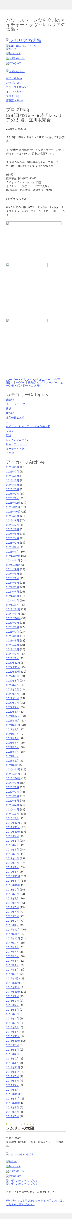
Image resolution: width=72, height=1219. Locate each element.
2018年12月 (13, 876)
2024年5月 (12, 587)
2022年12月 (13, 662)
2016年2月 (12, 1027)
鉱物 (8, 435)
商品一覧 (14, 78)
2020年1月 (12, 818)
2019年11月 (13, 827)
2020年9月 (12, 782)
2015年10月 (13, 1040)
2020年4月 (12, 805)
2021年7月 (12, 738)
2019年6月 (12, 849)
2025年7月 (12, 524)
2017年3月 (12, 969)
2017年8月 (12, 947)
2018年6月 (12, 902)
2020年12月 (13, 769)
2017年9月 (12, 942)
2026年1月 (12, 498)
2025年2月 (12, 547)
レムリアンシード (16, 444)
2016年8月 (12, 1000)
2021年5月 (12, 747)
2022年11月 (13, 667)
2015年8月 (12, 1045)
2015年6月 (12, 1049)
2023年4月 (12, 644)
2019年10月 (13, 831)
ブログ (12, 95)
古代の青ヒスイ (15, 417)
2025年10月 (13, 511)
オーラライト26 (15, 448)
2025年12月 (13, 502)
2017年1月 (12, 978)
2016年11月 (13, 987)
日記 (8, 408)
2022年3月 (12, 702)
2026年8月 (12, 467)
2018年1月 (12, 925)
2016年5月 (12, 1014)
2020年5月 (12, 800)
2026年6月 (12, 475)
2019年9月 (12, 836)
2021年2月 (12, 760)
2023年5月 (12, 640)
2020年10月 (13, 778)
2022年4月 (12, 698)
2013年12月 (13, 1094)
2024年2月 (12, 600)
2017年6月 (12, 956)
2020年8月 (12, 787)
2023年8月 (12, 627)
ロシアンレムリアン (17, 439)
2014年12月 (13, 1067)
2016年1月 (12, 1031)
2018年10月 (13, 885)
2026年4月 (12, 484)
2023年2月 (12, 653)
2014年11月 (13, 1071)
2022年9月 (12, 676)
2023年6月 (12, 636)
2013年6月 (12, 1111)
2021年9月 (12, 729)
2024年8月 (12, 573)
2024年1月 (12, 604)
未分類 (10, 399)
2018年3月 (12, 916)
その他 (10, 453)
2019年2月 (12, 867)
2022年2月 (12, 707)
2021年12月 (13, 716)
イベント (14, 91)
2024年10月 (13, 564)
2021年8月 (12, 733)
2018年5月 (12, 907)
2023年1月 (12, 658)
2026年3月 (12, 489)
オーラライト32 (15, 404)
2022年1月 (12, 711)
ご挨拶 (13, 82)
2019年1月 (12, 871)
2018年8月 (12, 893)
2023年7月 (12, 631)
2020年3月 (12, 809)
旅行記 (10, 412)
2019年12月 (13, 822)
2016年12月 (13, 982)
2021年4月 (12, 751)
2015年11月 (13, 1036)
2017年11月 (13, 934)
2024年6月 (12, 582)
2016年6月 (12, 1009)
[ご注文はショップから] (22, 1181)
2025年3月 (12, 542)
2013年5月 (12, 1116)
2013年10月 (13, 1102)
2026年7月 (12, 471)
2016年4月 (12, 1018)
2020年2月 (12, 813)
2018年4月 (12, 911)
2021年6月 (12, 742)
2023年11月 (13, 613)
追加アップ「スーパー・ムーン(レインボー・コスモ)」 (34, 384)
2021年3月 (12, 756)
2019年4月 (12, 858)
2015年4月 (12, 1054)
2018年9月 (12, 889)
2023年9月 (12, 622)
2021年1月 (12, 765)
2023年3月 (12, 649)
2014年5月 (12, 1080)
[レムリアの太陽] (23, 40)
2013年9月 (12, 1107)
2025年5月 (12, 533)
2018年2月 (12, 920)
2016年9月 (12, 996)
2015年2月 (12, 1058)
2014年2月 (12, 1085)
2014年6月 (12, 1076)
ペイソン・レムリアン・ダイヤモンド (28, 426)
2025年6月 (12, 529)
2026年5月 (12, 480)
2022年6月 (12, 689)
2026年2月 (12, 493)
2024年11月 (13, 560)
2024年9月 (12, 569)
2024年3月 (12, 596)
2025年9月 (12, 516)
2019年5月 (12, 853)
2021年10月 (13, 725)
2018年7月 (12, 898)
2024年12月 (13, 556)
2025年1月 (12, 551)
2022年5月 (12, 693)
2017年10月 (13, 938)
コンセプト (17, 87)
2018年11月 (13, 880)
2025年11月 (13, 507)
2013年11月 (13, 1098)
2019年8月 (12, 840)
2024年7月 (12, 578)
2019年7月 (12, 845)
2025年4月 (12, 538)
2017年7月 (12, 951)
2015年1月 (12, 1062)
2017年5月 (12, 960)
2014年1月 (12, 1089)
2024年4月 (12, 591)
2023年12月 (13, 609)
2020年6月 (12, 796)
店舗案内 (14, 100)
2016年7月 (12, 1005)
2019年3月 (12, 862)
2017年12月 (13, 929)
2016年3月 (12, 1022)
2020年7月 (12, 791)
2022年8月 (12, 680)
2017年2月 (12, 974)
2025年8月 (12, 520)
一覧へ (20, 382)
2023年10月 (13, 618)
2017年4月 (12, 965)
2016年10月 (13, 991)
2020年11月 (13, 773)
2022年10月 (13, 671)
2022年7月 (12, 684)
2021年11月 (13, 720)
